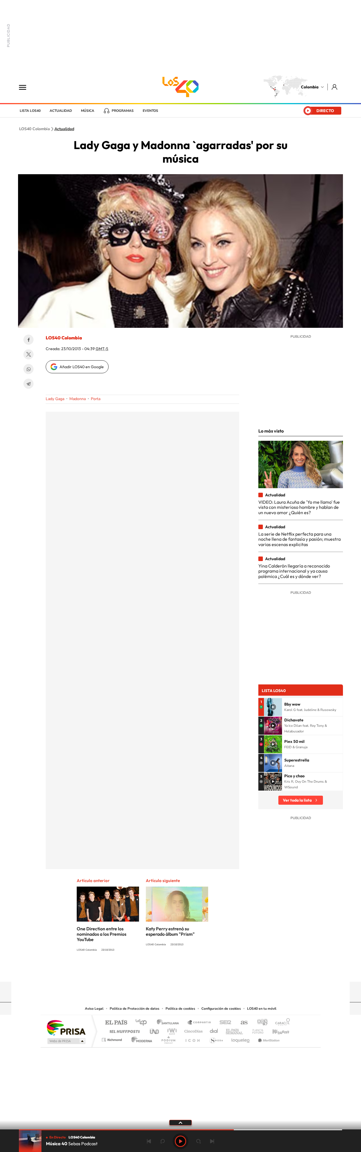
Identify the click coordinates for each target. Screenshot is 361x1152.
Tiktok (157, 970)
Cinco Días (192, 1029)
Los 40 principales (143, 1022)
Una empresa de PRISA (66, 1027)
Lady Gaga (55, 399)
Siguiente (212, 1141)
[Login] (335, 87)
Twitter (28, 354)
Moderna (140, 1038)
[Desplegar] (180, 1122)
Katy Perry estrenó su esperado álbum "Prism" (170, 931)
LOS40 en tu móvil (261, 1008)
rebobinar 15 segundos (162, 1141)
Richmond (112, 1038)
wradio (171, 1029)
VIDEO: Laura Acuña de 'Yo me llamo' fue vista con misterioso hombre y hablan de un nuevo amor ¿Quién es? (299, 507)
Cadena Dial (214, 1029)
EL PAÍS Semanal (235, 1029)
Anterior (149, 1141)
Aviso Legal (94, 1008)
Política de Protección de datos (134, 1008)
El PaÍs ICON (192, 1038)
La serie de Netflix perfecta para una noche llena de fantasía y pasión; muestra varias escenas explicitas (299, 539)
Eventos (150, 110)
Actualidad (61, 110)
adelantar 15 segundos (198, 1141)
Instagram (169, 970)
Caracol (281, 1022)
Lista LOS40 (30, 110)
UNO (155, 1029)
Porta (95, 399)
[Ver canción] (273, 707)
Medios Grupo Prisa (66, 1041)
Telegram (28, 384)
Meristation (268, 1038)
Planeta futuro (255, 1029)
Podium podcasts (168, 1038)
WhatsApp (28, 369)
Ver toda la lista (297, 800)
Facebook (28, 340)
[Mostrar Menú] (26, 87)
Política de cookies (180, 1008)
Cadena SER (223, 1022)
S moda (215, 1038)
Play (180, 1141)
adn (260, 1022)
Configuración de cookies (221, 1008)
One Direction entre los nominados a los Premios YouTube (101, 934)
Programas (123, 110)
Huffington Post (123, 1029)
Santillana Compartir (199, 1022)
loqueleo (241, 1038)
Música (87, 110)
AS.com (241, 1022)
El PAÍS (116, 1022)
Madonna (77, 399)
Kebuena (275, 1029)
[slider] (180, 1129)
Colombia (309, 87)
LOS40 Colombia (180, 87)
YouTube (180, 970)
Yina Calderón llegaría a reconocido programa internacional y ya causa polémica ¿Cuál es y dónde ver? (294, 571)
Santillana (169, 1022)
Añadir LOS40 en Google (82, 366)
